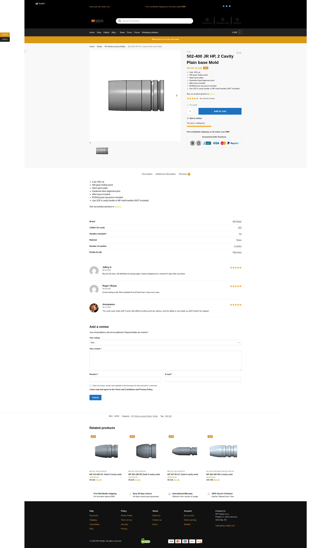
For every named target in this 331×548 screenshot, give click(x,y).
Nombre (93, 374)
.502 (240, 227)
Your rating (94, 338)
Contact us (157, 520)
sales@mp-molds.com (225, 526)
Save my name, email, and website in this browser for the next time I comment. (125, 386)
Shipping (93, 520)
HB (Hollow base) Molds (216, 471)
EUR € (6, 39)
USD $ (6, 34)
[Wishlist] (121, 438)
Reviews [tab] (184, 174)
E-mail (168, 374)
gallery (212, 94)
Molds (99, 47)
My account (189, 515)
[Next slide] (176, 95)
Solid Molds (101, 471)
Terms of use (126, 520)
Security (124, 524)
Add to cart (220, 111)
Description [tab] (147, 174)
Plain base (237, 252)
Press (155, 524)
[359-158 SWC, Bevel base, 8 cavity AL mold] (237, 53)
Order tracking (190, 520)
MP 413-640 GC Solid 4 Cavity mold (105, 474)
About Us (156, 515)
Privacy (124, 529)
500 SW (168, 416)
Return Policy (126, 515)
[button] (237, 32)
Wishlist (187, 524)
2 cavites (238, 246)
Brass (239, 240)
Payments (93, 515)
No (240, 234)
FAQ (91, 529)
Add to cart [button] (107, 485)
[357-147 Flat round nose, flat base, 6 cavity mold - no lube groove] (240, 53)
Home (91, 47)
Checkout (237, 23)
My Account (207, 23)
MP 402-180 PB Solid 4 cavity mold (144, 474)
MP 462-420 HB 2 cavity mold (219, 474)
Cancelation (94, 524)
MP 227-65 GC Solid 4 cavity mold (182, 474)
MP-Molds (237, 221)
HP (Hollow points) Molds (115, 47)
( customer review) (207, 98)
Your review (95, 349)
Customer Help (223, 23)
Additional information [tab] (166, 174)
